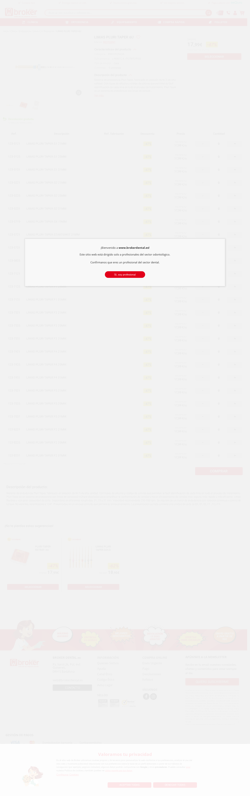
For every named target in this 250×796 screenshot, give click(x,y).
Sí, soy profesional (125, 274)
